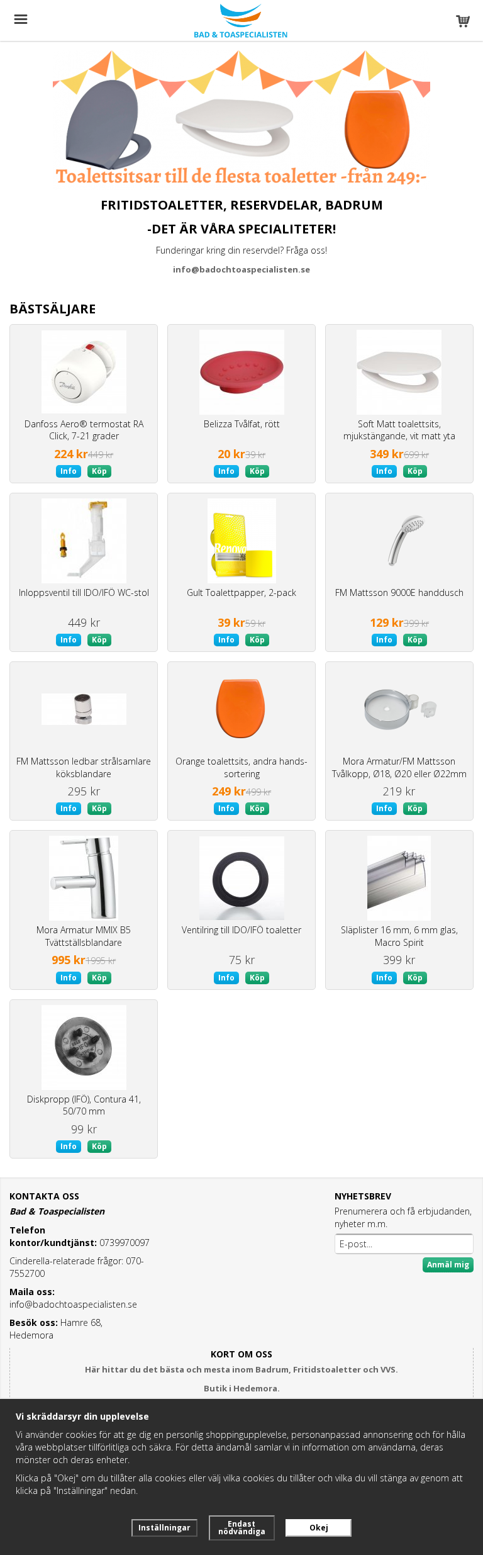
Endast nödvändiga (241, 1528)
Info (68, 471)
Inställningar (164, 1527)
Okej (318, 1527)
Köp (99, 471)
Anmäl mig (448, 1264)
